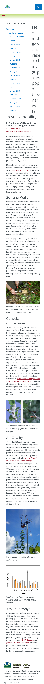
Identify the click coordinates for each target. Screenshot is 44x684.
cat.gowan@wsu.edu (14, 128)
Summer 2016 (15, 68)
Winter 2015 (15, 75)
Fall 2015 (13, 79)
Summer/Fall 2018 (17, 37)
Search (38, 7)
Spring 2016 (15, 71)
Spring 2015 (15, 87)
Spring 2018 (15, 41)
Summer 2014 (15, 98)
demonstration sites (20, 170)
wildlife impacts (27, 640)
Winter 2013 (15, 106)
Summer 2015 (15, 83)
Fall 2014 (13, 95)
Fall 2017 (13, 48)
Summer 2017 (15, 52)
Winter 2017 (15, 44)
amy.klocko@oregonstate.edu (18, 131)
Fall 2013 (13, 110)
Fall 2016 (13, 64)
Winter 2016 (15, 60)
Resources (10, 29)
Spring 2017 (15, 56)
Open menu (3, 18)
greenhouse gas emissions (17, 643)
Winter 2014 (15, 91)
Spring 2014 (15, 102)
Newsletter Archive (15, 33)
